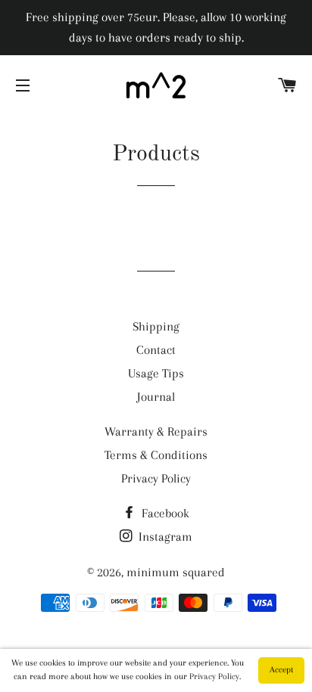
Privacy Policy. (215, 676)
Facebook (164, 513)
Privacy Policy (156, 478)
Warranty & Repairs (156, 431)
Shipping (156, 326)
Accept (281, 670)
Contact (156, 350)
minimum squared (175, 572)
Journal (156, 396)
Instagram (164, 536)
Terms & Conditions (156, 455)
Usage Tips (156, 373)
